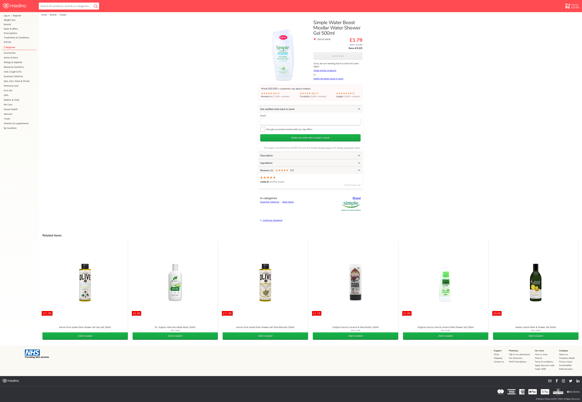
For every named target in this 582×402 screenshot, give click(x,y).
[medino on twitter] (569, 380)
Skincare (8, 114)
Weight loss (9, 20)
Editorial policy (566, 369)
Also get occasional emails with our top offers (289, 129)
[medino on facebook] (555, 380)
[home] (19, 6)
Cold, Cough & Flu (13, 71)
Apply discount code (544, 365)
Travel (7, 118)
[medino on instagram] (562, 380)
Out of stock (338, 55)
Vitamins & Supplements (16, 123)
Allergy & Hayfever (13, 62)
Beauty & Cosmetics (14, 67)
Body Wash (288, 201)
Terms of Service (345, 147)
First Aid (8, 90)
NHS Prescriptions (518, 361)
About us (563, 354)
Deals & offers (11, 28)
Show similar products (325, 70)
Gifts (6, 95)
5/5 (277, 170)
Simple (63, 14)
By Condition (10, 128)
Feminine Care (11, 85)
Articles (7, 41)
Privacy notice (565, 361)
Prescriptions (10, 33)
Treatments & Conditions (16, 37)
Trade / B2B (540, 369)
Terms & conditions (544, 361)
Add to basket (85, 335)
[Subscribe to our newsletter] (549, 380)
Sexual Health (11, 109)
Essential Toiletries (13, 76)
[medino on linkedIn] (577, 380)
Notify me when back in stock (328, 78)
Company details (567, 358)
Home (44, 14)
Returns (538, 358)
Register (17, 15)
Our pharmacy (515, 358)
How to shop (541, 354)
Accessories (10, 52)
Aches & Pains (11, 57)
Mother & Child (11, 99)
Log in (7, 15)
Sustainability (565, 365)
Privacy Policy (325, 147)
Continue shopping (272, 220)
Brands (7, 24)
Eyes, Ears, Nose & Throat (16, 81)
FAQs (496, 354)
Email (263, 115)
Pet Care (8, 104)
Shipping (498, 358)
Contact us (499, 361)
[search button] (96, 6)
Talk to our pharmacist (519, 354)
